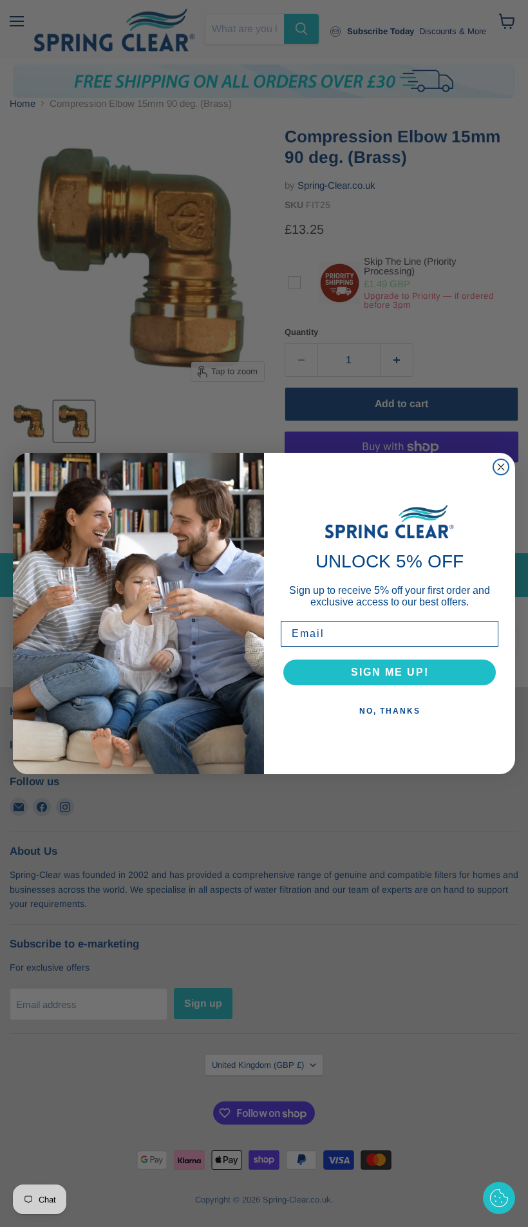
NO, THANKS (389, 711)
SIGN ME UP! (390, 672)
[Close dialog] (501, 467)
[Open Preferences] (499, 1198)
